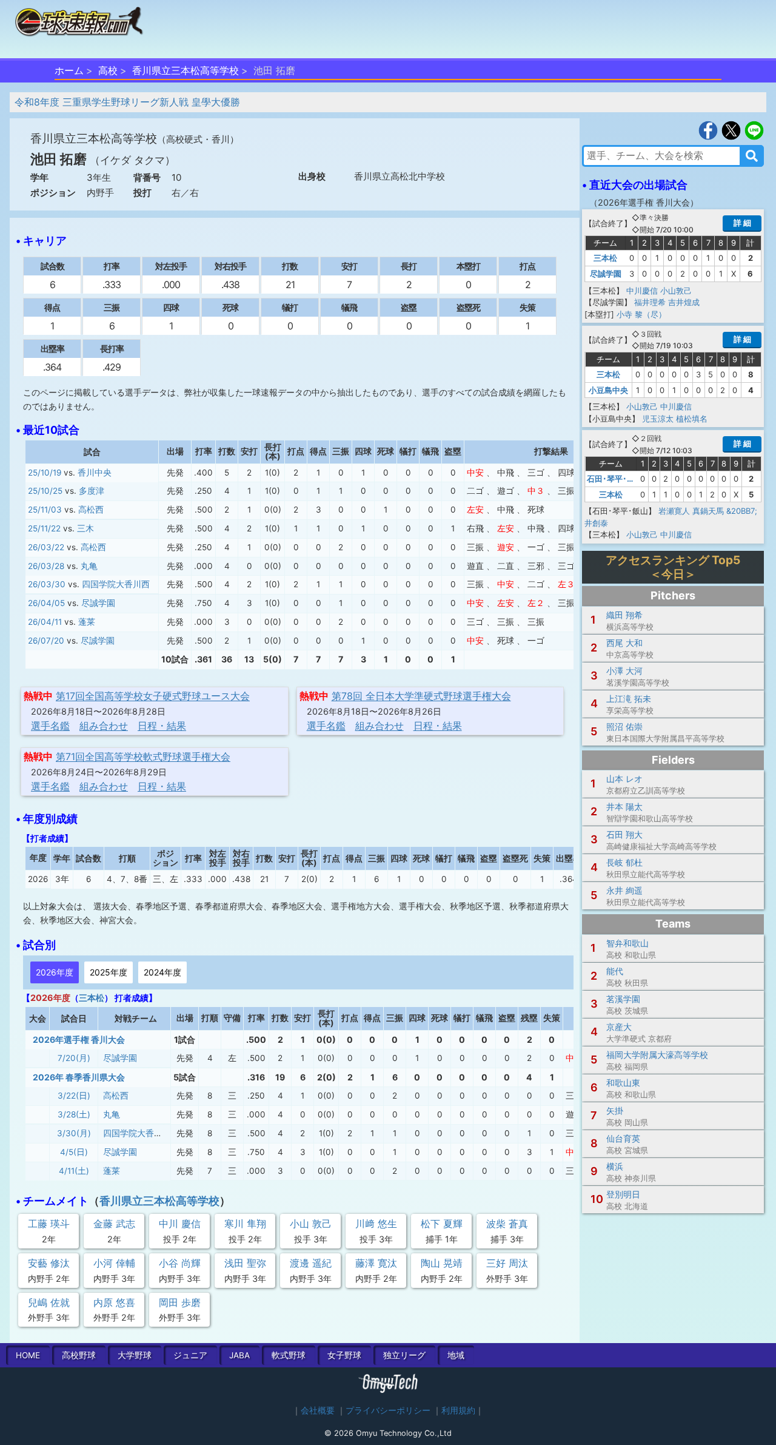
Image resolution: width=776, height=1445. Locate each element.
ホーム (69, 70)
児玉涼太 (658, 418)
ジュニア (190, 1355)
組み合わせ (103, 725)
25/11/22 (44, 528)
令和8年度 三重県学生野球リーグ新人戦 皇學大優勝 (127, 102)
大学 (135, 1355)
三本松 (91, 997)
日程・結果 (162, 725)
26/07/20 (46, 640)
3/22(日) (74, 1095)
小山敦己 (676, 290)
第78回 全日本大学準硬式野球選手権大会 (421, 696)
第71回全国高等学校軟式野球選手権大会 (143, 756)
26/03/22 (46, 547)
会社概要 (318, 1410)
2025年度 (108, 972)
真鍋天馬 (708, 511)
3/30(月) (74, 1133)
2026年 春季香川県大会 (79, 1077)
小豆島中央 (608, 390)
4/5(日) (74, 1152)
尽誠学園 (98, 603)
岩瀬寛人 (674, 511)
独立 (404, 1355)
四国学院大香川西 (116, 584)
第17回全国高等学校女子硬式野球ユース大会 (153, 696)
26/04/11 (45, 622)
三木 (85, 528)
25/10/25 (45, 491)
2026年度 (54, 972)
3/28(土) (74, 1114)
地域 (455, 1355)
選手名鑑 (50, 725)
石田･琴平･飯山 (615, 478)
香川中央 (95, 472)
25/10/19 (44, 472)
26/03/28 (46, 566)
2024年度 (162, 972)
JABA (239, 1355)
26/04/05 (46, 603)
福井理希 (650, 302)
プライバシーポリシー (388, 1410)
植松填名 (691, 418)
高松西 (91, 509)
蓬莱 (86, 622)
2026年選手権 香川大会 (79, 1039)
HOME (28, 1355)
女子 (344, 1355)
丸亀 (89, 566)
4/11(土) (74, 1171)
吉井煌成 (684, 302)
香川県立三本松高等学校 (185, 70)
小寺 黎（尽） (641, 314)
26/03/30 (46, 584)
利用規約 (458, 1410)
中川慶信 (642, 290)
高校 (108, 70)
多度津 (91, 491)
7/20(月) (74, 1058)
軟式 (289, 1355)
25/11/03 (45, 509)
